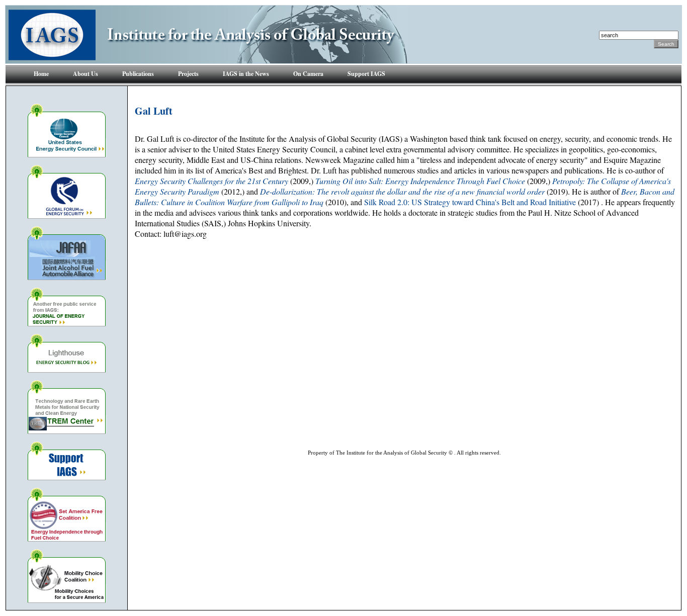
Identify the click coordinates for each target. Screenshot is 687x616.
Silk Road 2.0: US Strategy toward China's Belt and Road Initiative (470, 202)
